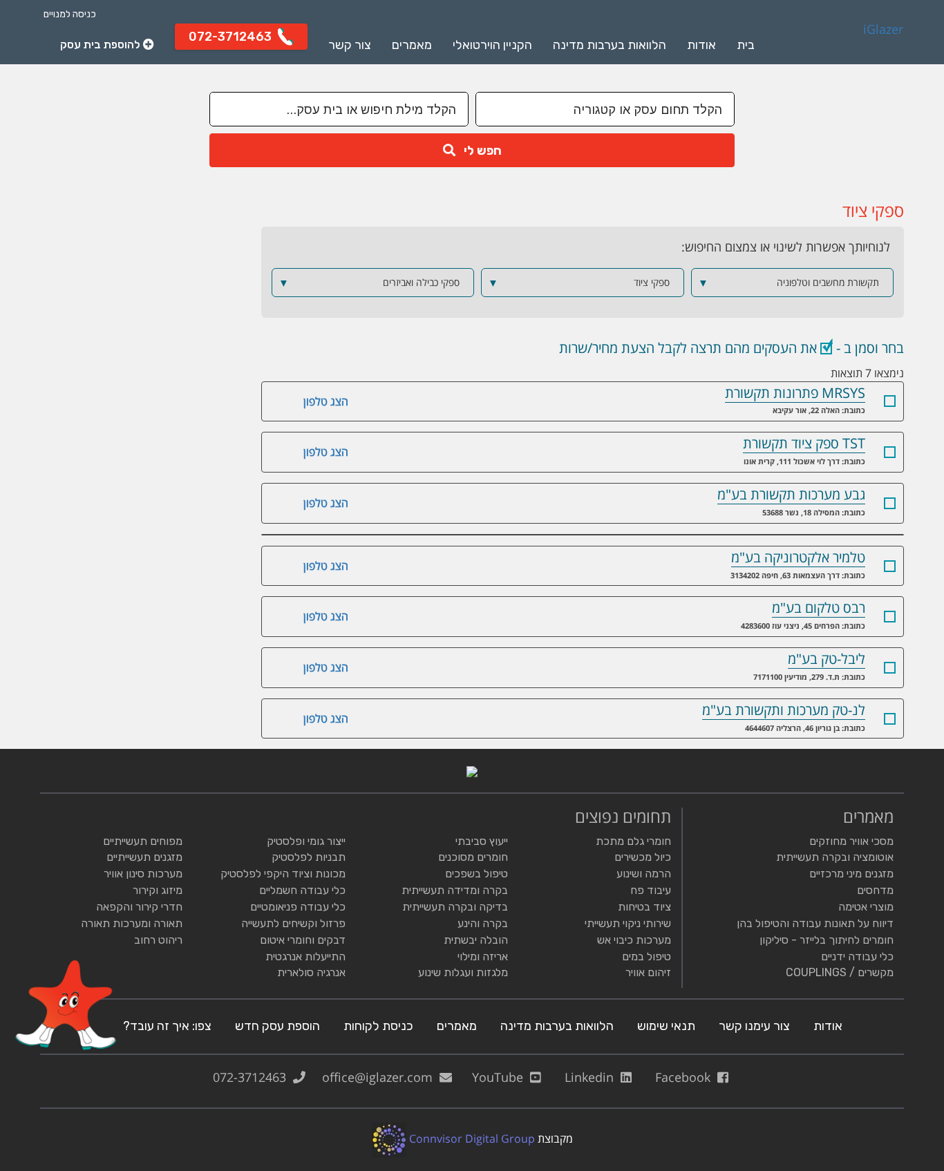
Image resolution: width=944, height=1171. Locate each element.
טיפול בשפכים (476, 873)
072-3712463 (253, 1077)
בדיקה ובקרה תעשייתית (455, 906)
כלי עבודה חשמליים (302, 890)
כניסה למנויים (70, 14)
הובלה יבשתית (476, 939)
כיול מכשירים (642, 857)
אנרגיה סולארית (311, 972)
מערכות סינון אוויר (143, 873)
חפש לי (478, 150)
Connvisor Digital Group (470, 1138)
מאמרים (412, 45)
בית (746, 45)
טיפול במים (646, 956)
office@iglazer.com (381, 1077)
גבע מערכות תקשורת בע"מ (791, 494)
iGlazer (883, 29)
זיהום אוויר (648, 972)
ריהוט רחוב (158, 939)
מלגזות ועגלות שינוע (463, 972)
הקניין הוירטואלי (492, 45)
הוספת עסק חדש (277, 1026)
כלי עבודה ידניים (857, 956)
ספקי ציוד (578, 282)
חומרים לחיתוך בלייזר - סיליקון (826, 939)
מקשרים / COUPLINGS (840, 972)
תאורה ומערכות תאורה (131, 923)
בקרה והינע (482, 923)
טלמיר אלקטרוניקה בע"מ (798, 557)
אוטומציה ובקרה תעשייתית (835, 857)
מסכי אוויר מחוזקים (851, 841)
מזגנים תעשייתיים (144, 857)
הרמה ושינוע (643, 873)
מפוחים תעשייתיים (142, 841)
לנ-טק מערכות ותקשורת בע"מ (783, 710)
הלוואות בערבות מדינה (609, 45)
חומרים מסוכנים (473, 857)
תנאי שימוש (666, 1026)
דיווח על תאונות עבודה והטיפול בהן (815, 923)
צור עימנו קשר (754, 1026)
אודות (701, 45)
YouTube (501, 1077)
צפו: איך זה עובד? (167, 1026)
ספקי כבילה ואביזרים (369, 282)
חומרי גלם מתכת (633, 841)
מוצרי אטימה (866, 906)
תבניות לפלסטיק (309, 857)
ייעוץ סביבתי (481, 841)
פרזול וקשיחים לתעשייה (293, 923)
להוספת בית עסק (101, 44)
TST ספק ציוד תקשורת (804, 443)
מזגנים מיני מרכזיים (851, 873)
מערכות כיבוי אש (634, 939)
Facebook (686, 1077)
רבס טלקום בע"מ (818, 607)
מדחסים (875, 890)
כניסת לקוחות (378, 1026)
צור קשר (349, 45)
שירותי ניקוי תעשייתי (628, 923)
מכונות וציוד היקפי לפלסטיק (283, 873)
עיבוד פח (650, 890)
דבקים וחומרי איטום (303, 939)
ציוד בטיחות (644, 906)
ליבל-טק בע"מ (826, 658)
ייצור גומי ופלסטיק (306, 841)
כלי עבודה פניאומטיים (298, 906)
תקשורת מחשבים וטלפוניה (788, 282)
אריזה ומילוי (482, 956)
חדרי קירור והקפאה (139, 906)
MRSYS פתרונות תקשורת (795, 392)
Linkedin (593, 1077)
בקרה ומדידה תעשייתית (455, 890)
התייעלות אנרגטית (305, 956)
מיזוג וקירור (157, 890)
